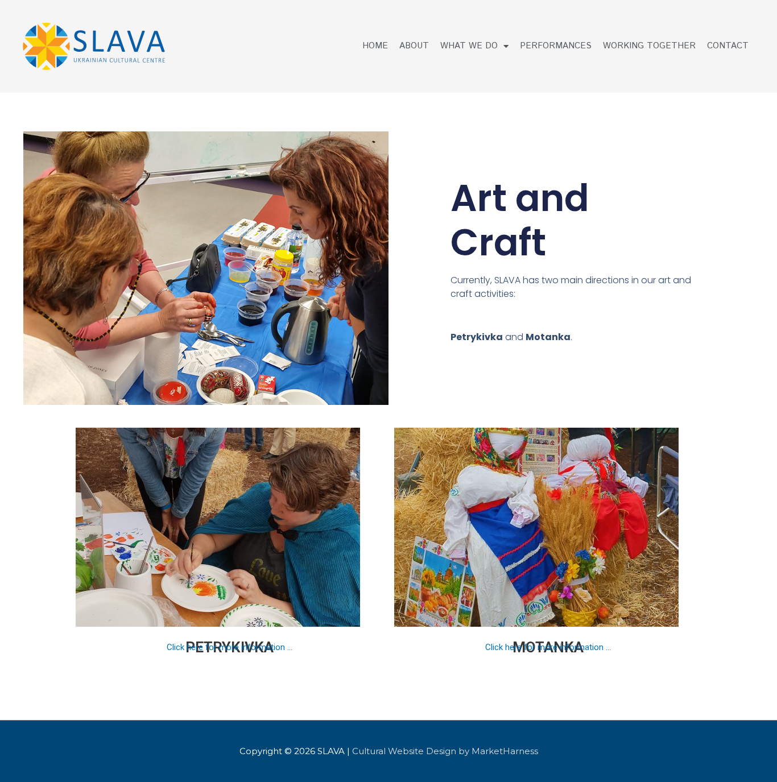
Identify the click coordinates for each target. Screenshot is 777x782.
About (414, 46)
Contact (728, 46)
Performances (556, 46)
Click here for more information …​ (229, 647)
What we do (469, 46)
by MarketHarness (498, 751)
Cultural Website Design (403, 751)
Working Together (649, 46)
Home (375, 46)
